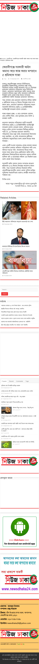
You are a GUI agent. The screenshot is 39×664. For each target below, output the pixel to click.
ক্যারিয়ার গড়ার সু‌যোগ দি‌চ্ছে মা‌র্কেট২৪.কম (12, 402)
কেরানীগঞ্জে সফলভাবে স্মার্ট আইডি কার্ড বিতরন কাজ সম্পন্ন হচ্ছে (17, 423)
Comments (19, 381)
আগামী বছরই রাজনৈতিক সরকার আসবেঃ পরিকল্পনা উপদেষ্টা (16, 315)
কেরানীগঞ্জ (9, 59)
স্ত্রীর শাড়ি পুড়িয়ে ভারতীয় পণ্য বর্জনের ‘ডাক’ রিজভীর (14, 325)
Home (3, 59)
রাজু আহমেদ (12, 609)
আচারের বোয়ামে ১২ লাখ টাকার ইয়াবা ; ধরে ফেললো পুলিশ (16, 305)
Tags (27, 381)
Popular (4, 381)
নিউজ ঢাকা (6, 179)
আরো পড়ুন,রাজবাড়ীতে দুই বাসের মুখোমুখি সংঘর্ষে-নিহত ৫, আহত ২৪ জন (21, 185)
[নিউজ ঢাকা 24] (19, 7)
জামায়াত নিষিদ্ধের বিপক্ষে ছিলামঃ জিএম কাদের (15, 246)
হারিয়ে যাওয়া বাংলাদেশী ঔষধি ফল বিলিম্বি (23, 442)
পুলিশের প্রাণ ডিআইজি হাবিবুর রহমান (10, 385)
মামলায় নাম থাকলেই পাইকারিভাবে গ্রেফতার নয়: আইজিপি (15, 322)
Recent (11, 381)
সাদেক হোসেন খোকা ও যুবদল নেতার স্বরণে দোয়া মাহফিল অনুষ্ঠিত (18, 318)
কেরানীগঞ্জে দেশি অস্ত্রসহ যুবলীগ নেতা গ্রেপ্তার (12, 436)
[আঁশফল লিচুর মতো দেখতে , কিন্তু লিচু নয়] (6, 410)
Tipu (5, 79)
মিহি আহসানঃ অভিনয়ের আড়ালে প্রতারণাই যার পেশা (17, 222)
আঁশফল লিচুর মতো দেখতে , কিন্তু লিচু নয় (23, 408)
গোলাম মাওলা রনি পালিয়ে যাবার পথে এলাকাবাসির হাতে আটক (17, 391)
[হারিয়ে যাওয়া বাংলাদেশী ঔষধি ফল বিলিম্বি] (6, 444)
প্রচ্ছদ (29, 79)
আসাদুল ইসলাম (13, 606)
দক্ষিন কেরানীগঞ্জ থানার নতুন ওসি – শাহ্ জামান (13, 396)
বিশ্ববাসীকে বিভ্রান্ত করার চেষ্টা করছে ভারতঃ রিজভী (13, 312)
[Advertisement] (19, 33)
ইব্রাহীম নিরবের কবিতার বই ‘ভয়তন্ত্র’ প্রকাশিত (12, 309)
